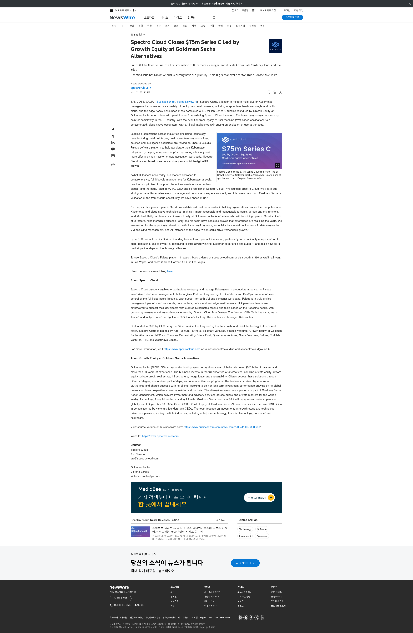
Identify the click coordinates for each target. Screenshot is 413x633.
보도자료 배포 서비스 (125, 10)
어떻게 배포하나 (211, 596)
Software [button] (262, 529)
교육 (203, 25)
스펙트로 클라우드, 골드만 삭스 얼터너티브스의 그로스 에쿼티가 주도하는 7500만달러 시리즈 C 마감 (189, 529)
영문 (262, 25)
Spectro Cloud (141, 88)
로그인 (287, 10)
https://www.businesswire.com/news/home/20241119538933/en (222, 427)
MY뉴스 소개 (276, 596)
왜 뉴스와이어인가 (212, 592)
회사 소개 (114, 617)
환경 (220, 25)
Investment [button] (245, 536)
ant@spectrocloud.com (145, 458)
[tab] (186, 587)
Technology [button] (245, 529)
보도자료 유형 (243, 596)
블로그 (235, 10)
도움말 (245, 10)
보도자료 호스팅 (278, 605)
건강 (158, 25)
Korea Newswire (187, 101)
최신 (114, 25)
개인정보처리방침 (152, 617)
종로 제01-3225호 (197, 624)
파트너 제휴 (183, 617)
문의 (254, 10)
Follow (222, 520)
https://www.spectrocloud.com (182, 349)
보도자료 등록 (292, 17)
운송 (185, 25)
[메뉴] (112, 10)
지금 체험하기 (234, 3)
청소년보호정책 (169, 617)
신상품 (252, 25)
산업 (132, 25)
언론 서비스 (276, 592)
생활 (149, 25)
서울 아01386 (128, 627)
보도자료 (149, 18)
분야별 (174, 596)
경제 (167, 25)
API (216, 617)
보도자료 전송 (277, 601)
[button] (269, 92)
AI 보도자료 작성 (268, 10)
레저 (194, 25)
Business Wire (166, 101)
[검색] (214, 18)
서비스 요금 (209, 601)
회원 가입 (298, 10)
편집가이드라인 (136, 617)
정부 (229, 25)
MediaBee (225, 617)
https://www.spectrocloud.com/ (160, 436)
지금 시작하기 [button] (243, 563)
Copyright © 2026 (207, 627)
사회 (211, 25)
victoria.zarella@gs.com (145, 476)
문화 (140, 25)
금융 (176, 25)
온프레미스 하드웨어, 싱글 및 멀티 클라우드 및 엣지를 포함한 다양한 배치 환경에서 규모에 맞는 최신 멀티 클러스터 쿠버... (189, 537)
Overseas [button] (262, 536)
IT (123, 25)
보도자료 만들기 (244, 592)
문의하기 (139, 605)
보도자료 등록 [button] (120, 598)
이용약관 (124, 617)
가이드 (178, 18)
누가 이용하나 (210, 605)
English (138, 34)
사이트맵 (194, 617)
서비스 (164, 18)
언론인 (192, 18)
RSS (176, 520)
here (169, 271)
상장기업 (240, 25)
